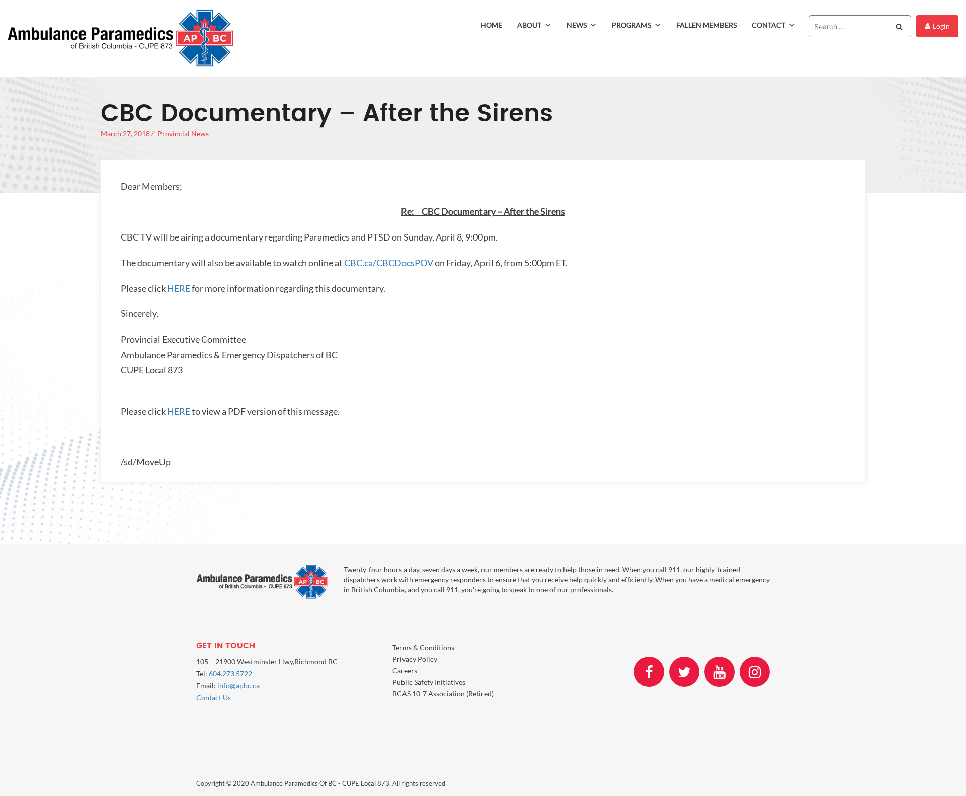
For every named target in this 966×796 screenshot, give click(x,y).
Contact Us (213, 697)
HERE (178, 288)
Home (491, 25)
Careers (404, 670)
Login (941, 26)
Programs (631, 25)
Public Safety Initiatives (428, 682)
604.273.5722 (230, 673)
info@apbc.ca (238, 685)
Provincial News (183, 133)
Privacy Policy (414, 659)
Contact (768, 25)
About (529, 25)
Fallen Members (706, 25)
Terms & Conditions (423, 647)
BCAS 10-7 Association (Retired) (443, 693)
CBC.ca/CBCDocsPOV (388, 262)
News (577, 25)
